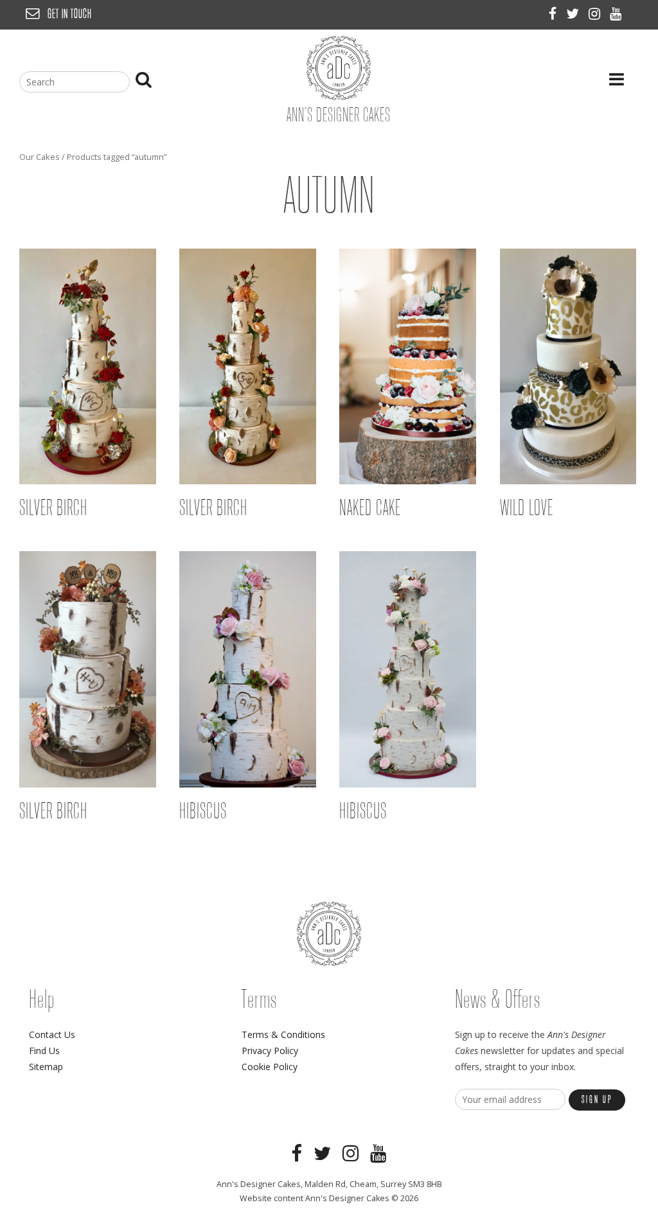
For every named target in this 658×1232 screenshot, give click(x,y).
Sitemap (46, 1066)
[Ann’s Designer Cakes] (339, 97)
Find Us (44, 1050)
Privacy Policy (270, 1050)
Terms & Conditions (283, 1034)
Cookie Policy (270, 1066)
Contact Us (52, 1034)
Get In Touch (70, 14)
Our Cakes (39, 157)
